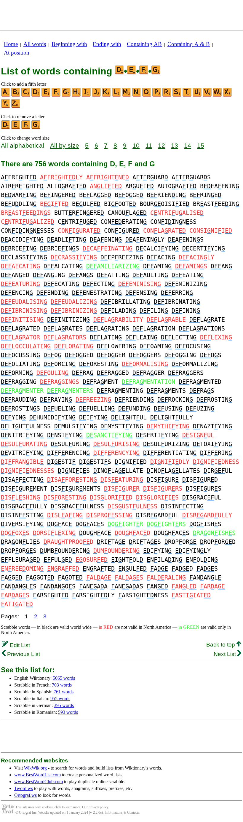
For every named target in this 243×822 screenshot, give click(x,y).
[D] (36, 95)
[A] (6, 95)
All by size (64, 145)
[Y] (6, 106)
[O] (147, 95)
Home (11, 44)
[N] (137, 95)
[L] (117, 95)
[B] (16, 95)
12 (161, 145)
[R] (167, 95)
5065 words (64, 678)
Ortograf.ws (25, 795)
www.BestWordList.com (37, 774)
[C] (26, 95)
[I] (86, 95)
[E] (46, 95)
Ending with (107, 44)
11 (149, 145)
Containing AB (144, 44)
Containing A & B (188, 44)
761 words (63, 691)
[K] (107, 95)
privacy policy (98, 807)
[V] (207, 95)
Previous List (23, 654)
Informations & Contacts (122, 812)
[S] (177, 95)
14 (187, 145)
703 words (62, 684)
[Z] (16, 106)
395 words (64, 705)
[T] (187, 95)
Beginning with (69, 44)
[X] (228, 95)
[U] (197, 95)
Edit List (19, 645)
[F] (56, 95)
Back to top (221, 644)
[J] (97, 95)
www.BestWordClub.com (38, 781)
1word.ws (23, 788)
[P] (157, 95)
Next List (225, 654)
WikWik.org (35, 767)
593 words (68, 712)
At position (16, 53)
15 (200, 145)
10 (136, 145)
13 (174, 145)
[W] (217, 95)
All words (34, 44)
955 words (60, 698)
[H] (76, 95)
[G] (66, 95)
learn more (72, 807)
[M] (127, 95)
